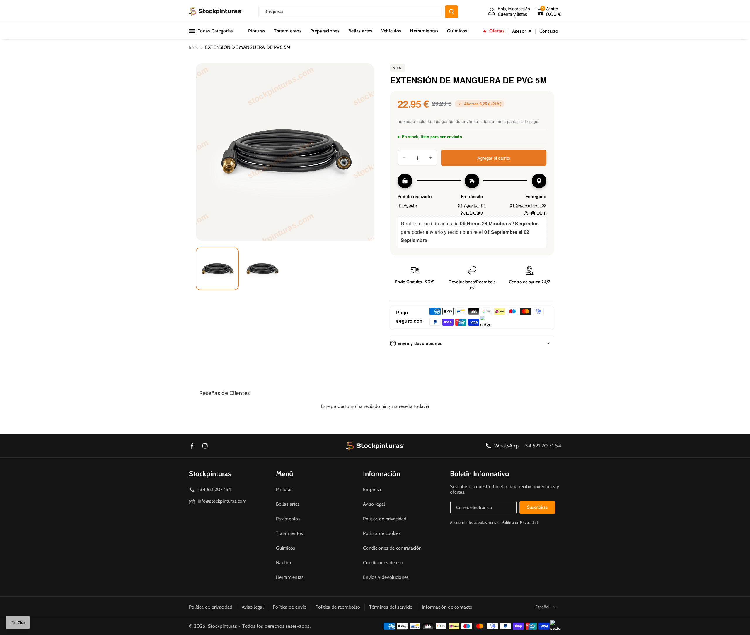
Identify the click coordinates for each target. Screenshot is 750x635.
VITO (397, 68)
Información (381, 473)
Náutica (283, 562)
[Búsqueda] (451, 11)
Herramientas (290, 577)
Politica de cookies (382, 533)
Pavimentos (288, 518)
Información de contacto (447, 607)
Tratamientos (289, 533)
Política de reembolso (338, 607)
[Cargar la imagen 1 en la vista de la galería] (217, 269)
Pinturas (284, 489)
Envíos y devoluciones (386, 577)
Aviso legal (374, 504)
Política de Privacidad (520, 522)
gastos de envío (457, 121)
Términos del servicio (390, 607)
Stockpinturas (210, 473)
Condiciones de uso (383, 562)
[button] (548, 11)
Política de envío (289, 607)
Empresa (372, 489)
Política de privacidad (385, 518)
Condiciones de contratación (392, 548)
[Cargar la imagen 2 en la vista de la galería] (262, 269)
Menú (284, 473)
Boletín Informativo (479, 473)
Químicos (285, 548)
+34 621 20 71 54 (542, 445)
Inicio (194, 47)
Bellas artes (288, 504)
